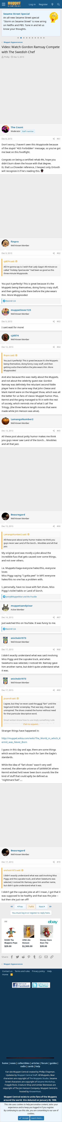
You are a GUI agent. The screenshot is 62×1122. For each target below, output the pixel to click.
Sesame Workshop (46, 1081)
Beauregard (18, 514)
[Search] (58, 4)
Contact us (7, 971)
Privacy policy (38, 971)
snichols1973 (18, 637)
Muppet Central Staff (27, 1075)
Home (5, 974)
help (37, 1066)
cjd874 (15, 335)
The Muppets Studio (39, 1078)
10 (44, 37)
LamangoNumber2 (22, 419)
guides (53, 1063)
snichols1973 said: (12, 870)
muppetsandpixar (22, 605)
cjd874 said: (9, 261)
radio (23, 1066)
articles (35, 1063)
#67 (58, 617)
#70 (58, 862)
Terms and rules (22, 971)
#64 (58, 347)
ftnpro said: (9, 355)
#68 (58, 649)
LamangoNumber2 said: (15, 534)
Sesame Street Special (16, 13)
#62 (58, 253)
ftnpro (15, 241)
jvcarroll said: (10, 698)
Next (41, 906)
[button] (4, 4)
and (21, 596)
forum (44, 1063)
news (13, 1063)
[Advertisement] (31, 91)
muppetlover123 (21, 309)
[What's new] (52, 4)
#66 (58, 526)
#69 (58, 690)
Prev (20, 906)
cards (30, 1066)
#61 (58, 138)
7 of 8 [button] (31, 906)
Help (49, 971)
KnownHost (35, 1091)
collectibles (23, 1063)
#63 (58, 321)
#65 (58, 430)
